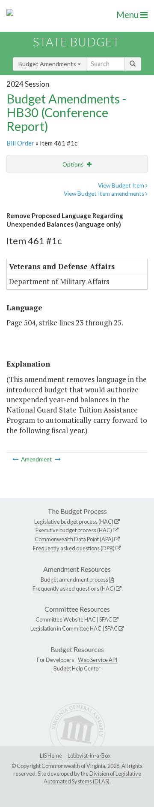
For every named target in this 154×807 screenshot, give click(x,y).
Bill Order (20, 143)
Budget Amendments (47, 63)
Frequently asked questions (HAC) (74, 588)
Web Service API (97, 659)
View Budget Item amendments (104, 193)
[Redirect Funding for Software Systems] (16, 459)
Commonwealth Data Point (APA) (74, 539)
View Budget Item (121, 185)
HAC (90, 619)
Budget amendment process (74, 579)
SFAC (105, 619)
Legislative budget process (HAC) (73, 521)
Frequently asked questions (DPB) (74, 548)
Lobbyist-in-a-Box (89, 755)
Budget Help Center (77, 668)
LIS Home (51, 755)
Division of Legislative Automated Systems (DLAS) (92, 777)
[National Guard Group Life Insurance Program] (58, 459)
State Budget (76, 42)
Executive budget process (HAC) (74, 530)
